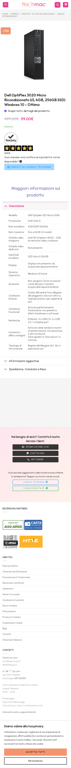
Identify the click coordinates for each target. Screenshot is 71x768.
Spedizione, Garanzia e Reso (27, 369)
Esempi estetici (10, 565)
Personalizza (35, 760)
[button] (5, 5)
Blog (4, 628)
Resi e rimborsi (9, 605)
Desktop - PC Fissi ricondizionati (38, 14)
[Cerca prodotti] (57, 5)
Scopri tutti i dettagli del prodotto (29, 110)
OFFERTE (15, 14)
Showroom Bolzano (12, 639)
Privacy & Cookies (11, 617)
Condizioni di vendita (13, 600)
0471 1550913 (20, 678)
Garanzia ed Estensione (14, 571)
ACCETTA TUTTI (35, 752)
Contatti (6, 634)
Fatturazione (9, 611)
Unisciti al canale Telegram (31, 166)
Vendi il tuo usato (11, 594)
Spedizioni (7, 588)
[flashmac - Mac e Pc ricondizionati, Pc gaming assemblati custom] (34, 4)
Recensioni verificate (13, 583)
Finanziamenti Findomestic (16, 577)
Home (5, 14)
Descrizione (16, 206)
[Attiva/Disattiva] (5, 205)
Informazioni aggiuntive (24, 361)
